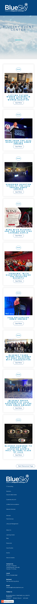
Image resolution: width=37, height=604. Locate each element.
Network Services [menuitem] (10, 509)
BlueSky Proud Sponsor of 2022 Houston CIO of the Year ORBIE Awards (18, 403)
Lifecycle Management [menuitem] (12, 523)
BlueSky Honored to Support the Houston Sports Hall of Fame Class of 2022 (18, 449)
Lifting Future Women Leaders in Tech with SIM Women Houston (18, 97)
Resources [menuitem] (9, 543)
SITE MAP (25, 598)
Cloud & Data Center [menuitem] (11, 494)
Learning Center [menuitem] (10, 535)
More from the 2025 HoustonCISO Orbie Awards (18, 142)
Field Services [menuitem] (9, 519)
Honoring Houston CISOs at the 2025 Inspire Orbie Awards (18, 187)
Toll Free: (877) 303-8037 (12, 581)
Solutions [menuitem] (8, 491)
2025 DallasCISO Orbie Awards (18, 318)
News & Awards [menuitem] (10, 557)
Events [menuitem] (8, 552)
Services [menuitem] (8, 515)
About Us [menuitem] (8, 530)
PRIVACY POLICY (17, 598)
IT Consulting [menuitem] (9, 486)
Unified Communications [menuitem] (12, 504)
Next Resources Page (25, 466)
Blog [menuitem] (7, 538)
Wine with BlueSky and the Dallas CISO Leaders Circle (18, 231)
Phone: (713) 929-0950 (11, 575)
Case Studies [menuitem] (9, 548)
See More (18, 103)
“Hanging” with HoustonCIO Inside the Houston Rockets (18, 276)
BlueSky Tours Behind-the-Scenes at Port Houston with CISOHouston (18, 357)
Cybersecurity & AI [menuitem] (11, 499)
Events (18, 69)
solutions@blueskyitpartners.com (15, 587)
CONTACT (8, 598)
